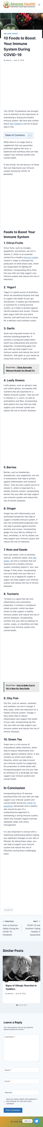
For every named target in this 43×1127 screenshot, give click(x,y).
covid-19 (8, 910)
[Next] (36, 979)
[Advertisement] (21, 87)
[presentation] (21, 968)
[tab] (17, 1005)
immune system (31, 257)
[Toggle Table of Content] (28, 135)
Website (8, 1092)
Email (8, 1081)
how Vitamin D (16, 124)
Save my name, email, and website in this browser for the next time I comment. (21, 1101)
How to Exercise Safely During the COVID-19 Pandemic (11, 928)
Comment (10, 1037)
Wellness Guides (11, 33)
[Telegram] (36, 1121)
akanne (8, 60)
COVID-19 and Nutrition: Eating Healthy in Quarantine (32, 928)
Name (8, 1070)
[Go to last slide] (6, 979)
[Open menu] (39, 4)
